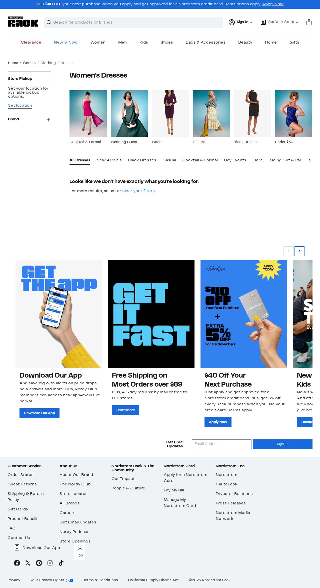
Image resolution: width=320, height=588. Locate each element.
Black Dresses (246, 142)
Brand (13, 119)
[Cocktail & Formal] (88, 113)
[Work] (170, 113)
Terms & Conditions (100, 580)
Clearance (31, 42)
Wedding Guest (124, 142)
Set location (20, 105)
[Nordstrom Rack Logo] (23, 22)
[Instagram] (50, 564)
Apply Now (273, 4)
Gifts (294, 42)
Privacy (14, 580)
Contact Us (19, 538)
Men (122, 42)
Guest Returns (22, 484)
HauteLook (227, 484)
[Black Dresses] (252, 113)
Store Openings (75, 541)
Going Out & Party (288, 160)
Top (80, 555)
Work (156, 142)
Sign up (282, 444)
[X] (28, 564)
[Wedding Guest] (129, 113)
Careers (68, 513)
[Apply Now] (243, 314)
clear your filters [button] (138, 191)
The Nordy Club (75, 484)
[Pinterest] (39, 564)
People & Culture (128, 488)
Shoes (166, 42)
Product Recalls (23, 519)
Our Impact (123, 479)
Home (271, 42)
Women (98, 42)
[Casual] (211, 113)
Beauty (245, 42)
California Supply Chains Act (153, 580)
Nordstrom (226, 475)
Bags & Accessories (206, 42)
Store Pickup (20, 79)
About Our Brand (76, 475)
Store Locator (73, 494)
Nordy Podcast (74, 532)
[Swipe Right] (299, 251)
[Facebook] (17, 564)
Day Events (235, 160)
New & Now (66, 42)
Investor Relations (234, 494)
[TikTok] (61, 564)
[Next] (309, 160)
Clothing (48, 63)
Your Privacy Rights (47, 580)
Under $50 (284, 142)
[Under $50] (293, 113)
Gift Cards (18, 509)
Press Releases (231, 503)
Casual (199, 142)
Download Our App (39, 413)
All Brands (70, 503)
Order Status (21, 475)
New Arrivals (109, 160)
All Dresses (80, 160)
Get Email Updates (78, 522)
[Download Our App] (59, 314)
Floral (258, 160)
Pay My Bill (174, 490)
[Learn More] (151, 314)
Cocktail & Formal (85, 142)
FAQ (12, 528)
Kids (144, 42)
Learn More (125, 410)
